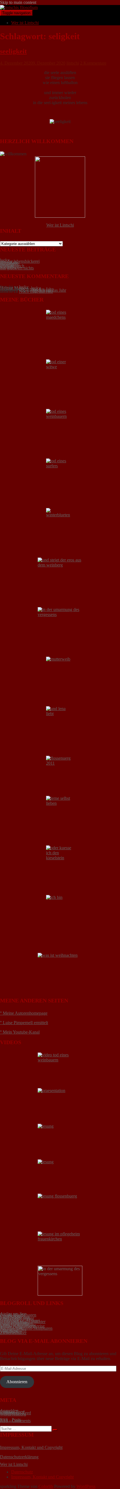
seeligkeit (13, 51)
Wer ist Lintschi (25, 22)
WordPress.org (13, 1414)
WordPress (85, 1486)
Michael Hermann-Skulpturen (26, 1328)
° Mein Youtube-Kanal (20, 1032)
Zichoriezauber (13, 1332)
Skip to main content (18, 2)
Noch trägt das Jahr (36, 291)
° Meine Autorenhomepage (23, 1013)
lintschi (72, 63)
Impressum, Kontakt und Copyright (31, 1447)
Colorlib (46, 1486)
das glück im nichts (17, 268)
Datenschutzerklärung (19, 1456)
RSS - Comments (15, 1420)
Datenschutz (22, 1472)
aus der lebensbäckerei (20, 261)
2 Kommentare (93, 63)
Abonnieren (16, 1381)
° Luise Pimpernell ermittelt (24, 1022)
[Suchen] (55, 1430)
